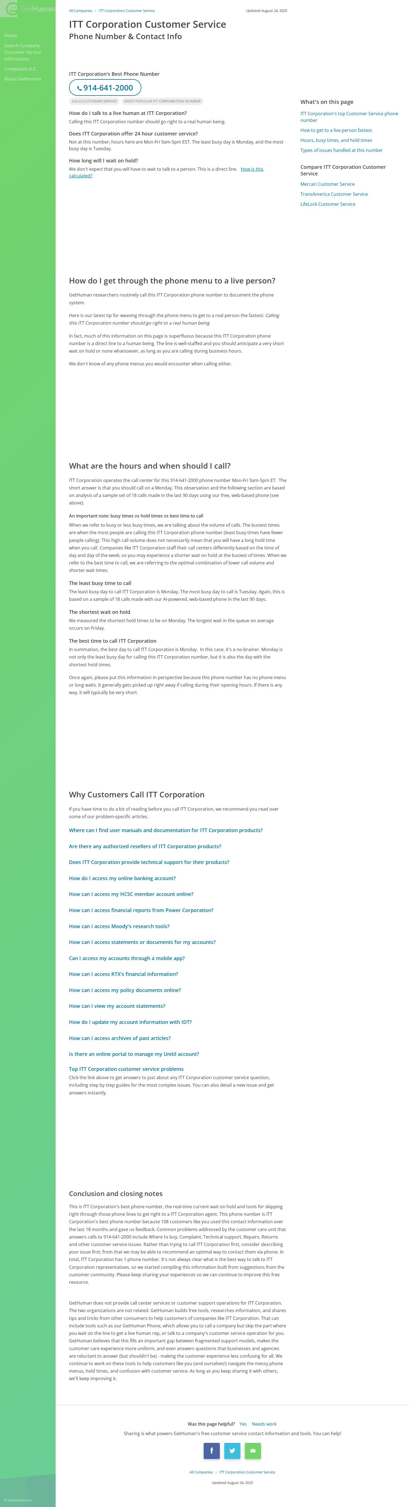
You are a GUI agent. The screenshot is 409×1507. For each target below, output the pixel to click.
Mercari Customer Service (327, 184)
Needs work (264, 1424)
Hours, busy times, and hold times (336, 140)
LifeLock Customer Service (327, 204)
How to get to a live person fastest (336, 130)
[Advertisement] (178, 227)
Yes (243, 1424)
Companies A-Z (20, 69)
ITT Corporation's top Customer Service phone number (349, 116)
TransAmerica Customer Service (334, 194)
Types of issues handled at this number (341, 150)
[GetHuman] (27, 8)
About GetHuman (22, 79)
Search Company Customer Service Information (22, 52)
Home (10, 35)
